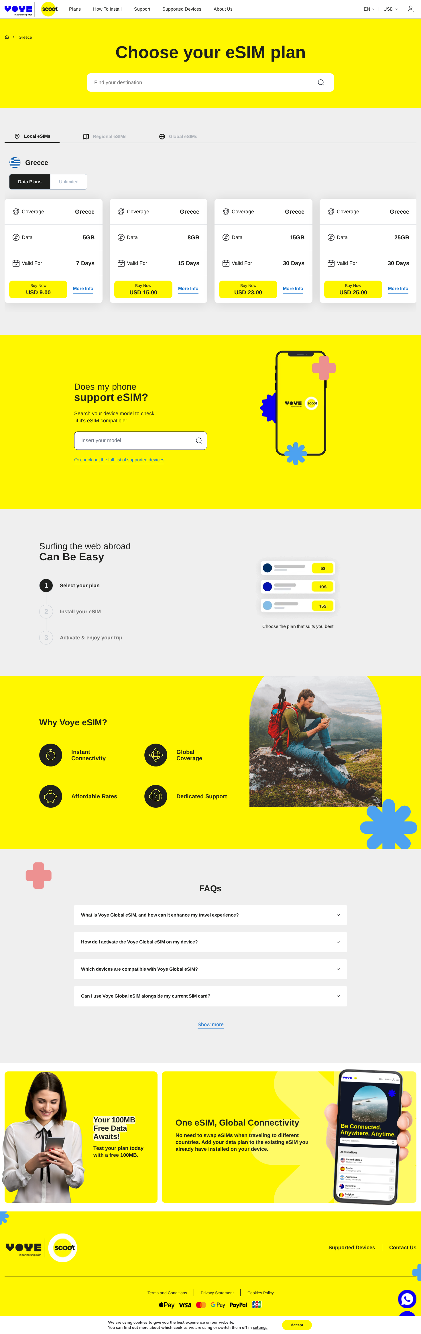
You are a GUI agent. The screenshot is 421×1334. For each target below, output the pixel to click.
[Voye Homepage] (31, 9)
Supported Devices (181, 9)
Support (142, 9)
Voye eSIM (81, 722)
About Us (223, 9)
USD (388, 9)
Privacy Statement (217, 1292)
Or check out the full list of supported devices (119, 459)
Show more (211, 1024)
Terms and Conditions (167, 1292)
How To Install (107, 9)
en (367, 9)
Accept (297, 1325)
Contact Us (402, 1247)
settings (260, 1327)
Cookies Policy (260, 1292)
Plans (75, 9)
